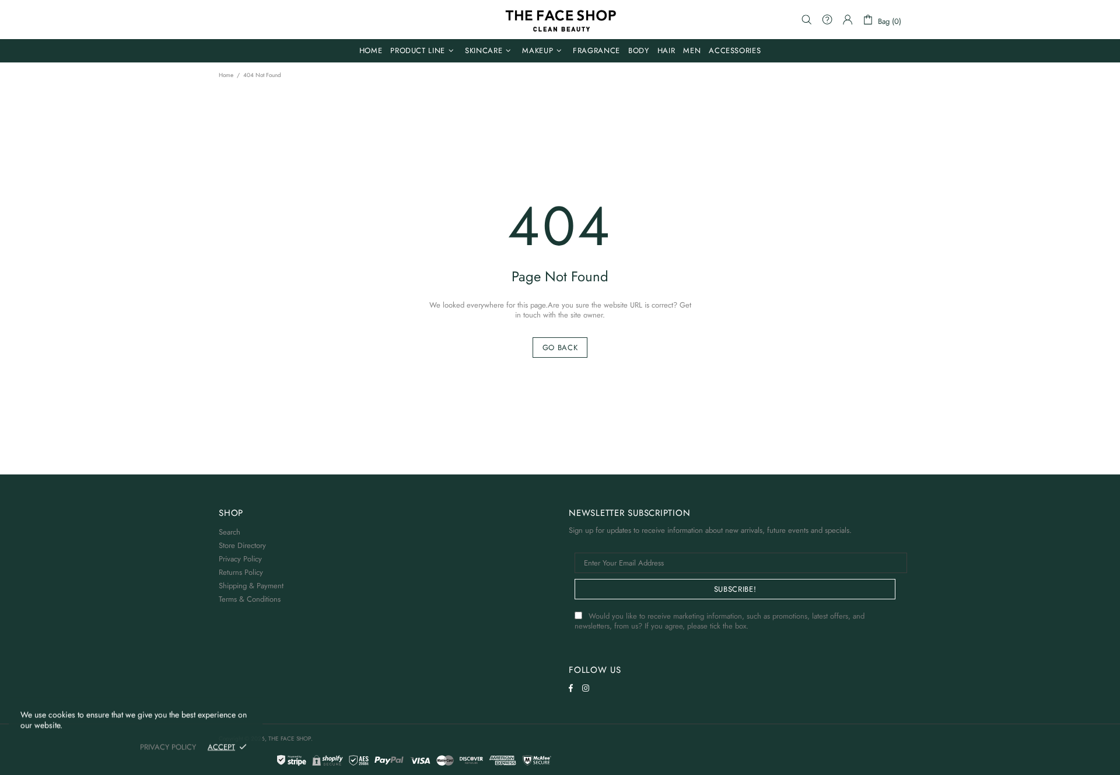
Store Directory (242, 545)
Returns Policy (241, 572)
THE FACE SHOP (560, 20)
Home (226, 75)
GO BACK (560, 347)
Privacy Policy (240, 559)
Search (229, 532)
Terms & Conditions (250, 599)
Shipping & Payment (251, 586)
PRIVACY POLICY (168, 747)
